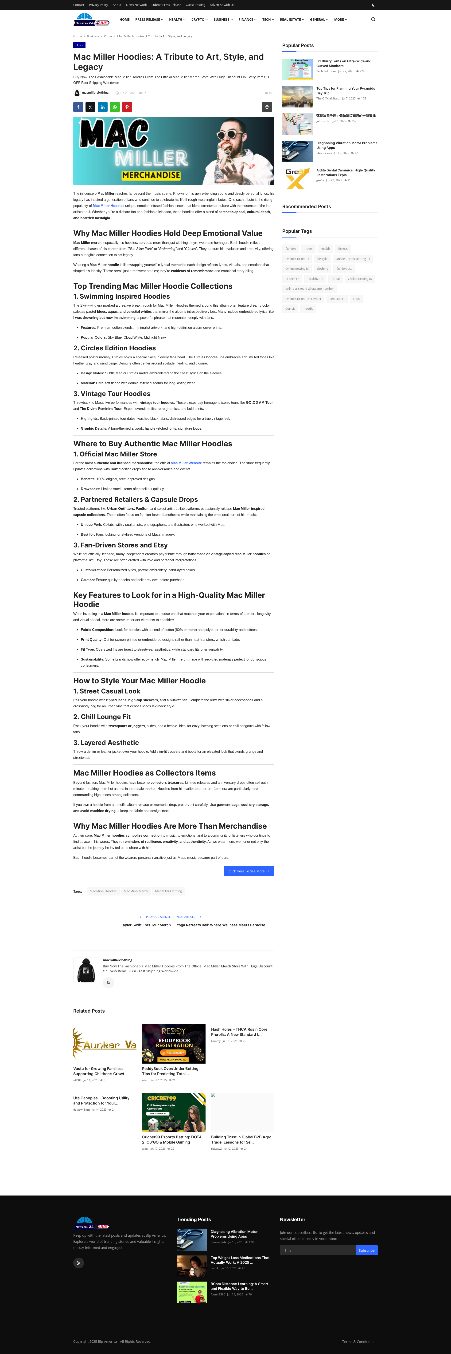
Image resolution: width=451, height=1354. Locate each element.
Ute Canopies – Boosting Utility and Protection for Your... (101, 1100)
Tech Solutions (326, 71)
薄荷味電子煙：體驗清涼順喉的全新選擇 (346, 116)
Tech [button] (266, 19)
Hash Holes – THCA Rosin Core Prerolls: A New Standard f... (239, 1032)
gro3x (320, 180)
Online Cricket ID (297, 259)
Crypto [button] (197, 19)
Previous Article (158, 917)
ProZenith (292, 279)
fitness (343, 248)
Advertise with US (222, 5)
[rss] (78, 1263)
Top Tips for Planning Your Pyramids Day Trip (345, 90)
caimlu (215, 1268)
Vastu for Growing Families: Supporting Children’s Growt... (100, 1071)
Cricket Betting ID (360, 279)
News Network (136, 5)
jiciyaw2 (216, 1149)
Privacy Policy (98, 5)
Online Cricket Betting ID (353, 259)
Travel (308, 248)
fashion (290, 248)
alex (145, 1080)
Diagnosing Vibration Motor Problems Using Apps (346, 145)
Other (108, 36)
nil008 (77, 1080)
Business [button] (221, 19)
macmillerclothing (117, 960)
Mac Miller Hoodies (103, 891)
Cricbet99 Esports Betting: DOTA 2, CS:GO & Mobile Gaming (172, 1139)
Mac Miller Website (186, 463)
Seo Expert (337, 299)
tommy (216, 1041)
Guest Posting (195, 5)
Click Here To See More (247, 871)
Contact (78, 5)
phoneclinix (324, 153)
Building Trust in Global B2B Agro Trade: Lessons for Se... (241, 1139)
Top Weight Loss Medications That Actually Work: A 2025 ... (240, 1260)
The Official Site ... (328, 98)
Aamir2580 (218, 1294)
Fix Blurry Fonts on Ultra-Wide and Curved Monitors (343, 63)
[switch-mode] (374, 5)
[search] (373, 19)
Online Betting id (297, 268)
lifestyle (322, 259)
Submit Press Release (166, 5)
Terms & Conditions (358, 1341)
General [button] (317, 19)
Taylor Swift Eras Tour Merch (146, 925)
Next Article (186, 917)
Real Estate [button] (290, 19)
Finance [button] (246, 19)
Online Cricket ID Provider (303, 299)
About (117, 5)
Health (325, 248)
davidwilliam (81, 1110)
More (339, 19)
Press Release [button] (147, 19)
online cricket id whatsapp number (309, 288)
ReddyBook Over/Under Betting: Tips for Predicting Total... (171, 1071)
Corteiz (290, 308)
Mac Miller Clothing (168, 891)
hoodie (308, 308)
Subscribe (367, 1250)
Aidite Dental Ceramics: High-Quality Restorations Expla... (345, 172)
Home (125, 19)
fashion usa (344, 268)
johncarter (323, 121)
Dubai (335, 279)
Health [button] (175, 19)
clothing (322, 268)
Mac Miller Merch (136, 891)
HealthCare (315, 279)
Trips (356, 299)
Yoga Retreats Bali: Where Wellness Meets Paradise (221, 925)
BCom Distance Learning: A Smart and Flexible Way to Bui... (239, 1286)
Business (93, 36)
